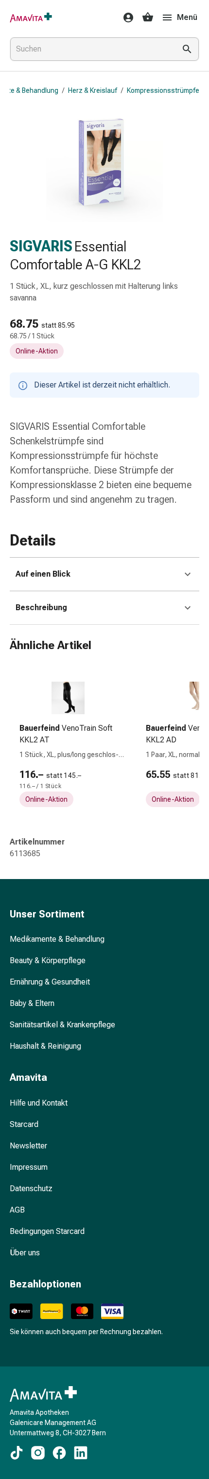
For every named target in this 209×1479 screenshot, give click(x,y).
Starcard (24, 1124)
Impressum (29, 1167)
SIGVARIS (41, 246)
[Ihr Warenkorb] (147, 17)
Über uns (25, 1252)
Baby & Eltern (32, 1003)
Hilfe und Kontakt (39, 1103)
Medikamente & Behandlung (57, 939)
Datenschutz (31, 1188)
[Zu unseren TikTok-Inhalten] (16, 1453)
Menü (187, 17)
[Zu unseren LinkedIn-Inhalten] (80, 1453)
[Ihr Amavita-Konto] (125, 17)
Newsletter (28, 1145)
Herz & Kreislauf (92, 90)
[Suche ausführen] (187, 49)
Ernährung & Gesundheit (50, 981)
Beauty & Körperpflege (48, 960)
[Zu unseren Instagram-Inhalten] (38, 1453)
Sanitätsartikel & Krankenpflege (62, 1024)
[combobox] (91, 49)
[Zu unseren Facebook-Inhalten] (59, 1453)
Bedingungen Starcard (47, 1231)
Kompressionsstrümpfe (163, 90)
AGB (17, 1210)
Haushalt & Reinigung (45, 1046)
